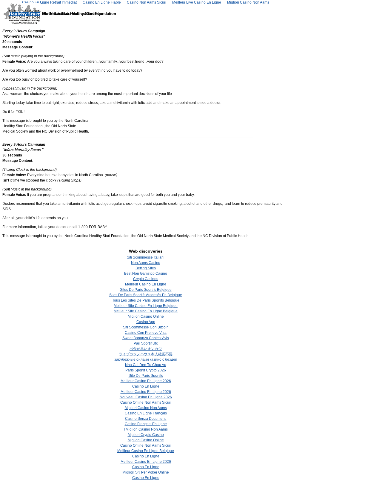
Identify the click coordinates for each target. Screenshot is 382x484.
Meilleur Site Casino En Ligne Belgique (146, 306)
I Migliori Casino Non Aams (146, 429)
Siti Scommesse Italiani (145, 257)
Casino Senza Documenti (146, 419)
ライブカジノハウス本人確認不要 (145, 354)
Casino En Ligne (145, 386)
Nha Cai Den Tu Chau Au (145, 365)
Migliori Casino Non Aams (146, 408)
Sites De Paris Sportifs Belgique (146, 290)
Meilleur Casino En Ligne (145, 284)
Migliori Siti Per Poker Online (145, 472)
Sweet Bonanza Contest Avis (145, 338)
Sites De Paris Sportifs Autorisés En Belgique (145, 295)
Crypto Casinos (145, 279)
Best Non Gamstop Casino (145, 273)
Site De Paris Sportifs (146, 376)
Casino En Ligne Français (146, 413)
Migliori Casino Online (146, 316)
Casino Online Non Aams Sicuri (145, 402)
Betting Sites (145, 268)
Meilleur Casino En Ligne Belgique (145, 451)
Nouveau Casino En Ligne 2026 (146, 397)
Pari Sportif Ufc (146, 343)
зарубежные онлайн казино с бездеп (145, 359)
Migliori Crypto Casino (146, 435)
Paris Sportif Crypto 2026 (145, 370)
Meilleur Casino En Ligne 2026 (146, 381)
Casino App (145, 322)
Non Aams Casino (145, 263)
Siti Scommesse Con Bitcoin (146, 327)
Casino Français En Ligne (146, 424)
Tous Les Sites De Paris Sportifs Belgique (145, 300)
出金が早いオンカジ (146, 349)
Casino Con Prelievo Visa (146, 333)
